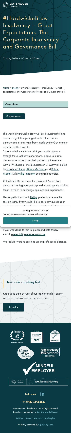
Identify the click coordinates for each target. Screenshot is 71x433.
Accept (35, 220)
